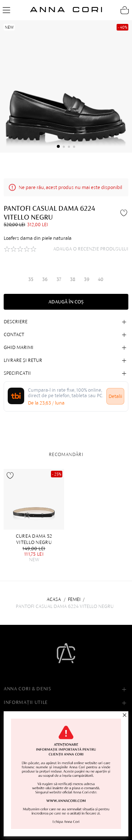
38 (72, 279)
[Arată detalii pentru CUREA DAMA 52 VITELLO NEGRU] (34, 499)
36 (45, 279)
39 (86, 279)
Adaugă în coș (66, 302)
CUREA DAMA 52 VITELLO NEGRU (34, 539)
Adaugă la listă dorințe (10, 475)
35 (30, 279)
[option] (36, 515)
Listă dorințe (124, 212)
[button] (58, 146)
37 (58, 279)
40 (100, 279)
